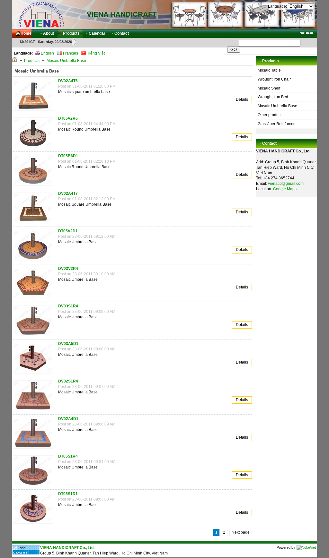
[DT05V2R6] (35, 148)
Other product (269, 115)
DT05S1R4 (68, 456)
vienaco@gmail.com (286, 183)
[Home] (14, 60)
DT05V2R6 (68, 118)
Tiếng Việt (95, 53)
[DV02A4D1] (35, 449)
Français (70, 53)
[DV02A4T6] (35, 111)
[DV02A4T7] (35, 223)
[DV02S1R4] (35, 411)
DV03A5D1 (68, 343)
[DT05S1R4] (35, 486)
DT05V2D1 (68, 231)
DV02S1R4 (68, 381)
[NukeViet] (306, 547)
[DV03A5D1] (35, 374)
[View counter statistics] (26, 554)
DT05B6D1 (68, 156)
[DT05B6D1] (35, 186)
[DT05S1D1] (35, 524)
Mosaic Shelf (269, 88)
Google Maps (285, 189)
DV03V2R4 (68, 268)
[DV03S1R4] (35, 336)
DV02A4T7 (68, 193)
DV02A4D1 (68, 418)
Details (242, 99)
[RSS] (306, 33)
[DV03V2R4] (35, 298)
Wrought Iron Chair (274, 79)
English (47, 53)
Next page (241, 532)
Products (32, 60)
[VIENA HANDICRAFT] (41, 14)
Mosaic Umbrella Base (66, 60)
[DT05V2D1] (35, 261)
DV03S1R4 (68, 306)
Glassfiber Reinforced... (278, 124)
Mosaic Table (269, 70)
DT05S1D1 (68, 494)
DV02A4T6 (68, 81)
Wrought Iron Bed (273, 97)
